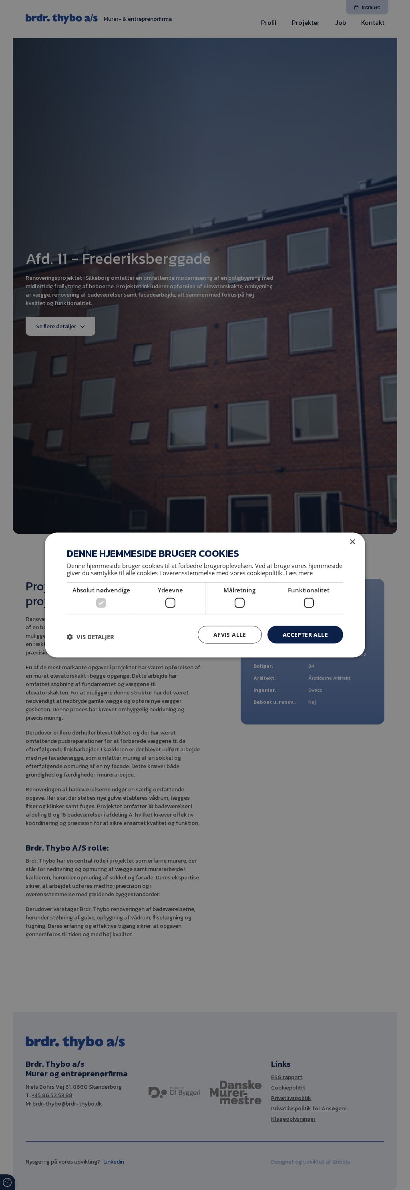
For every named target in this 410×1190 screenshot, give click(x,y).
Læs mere (299, 573)
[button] (90, 636)
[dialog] (205, 595)
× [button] (352, 542)
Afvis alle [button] (229, 634)
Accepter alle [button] (305, 634)
